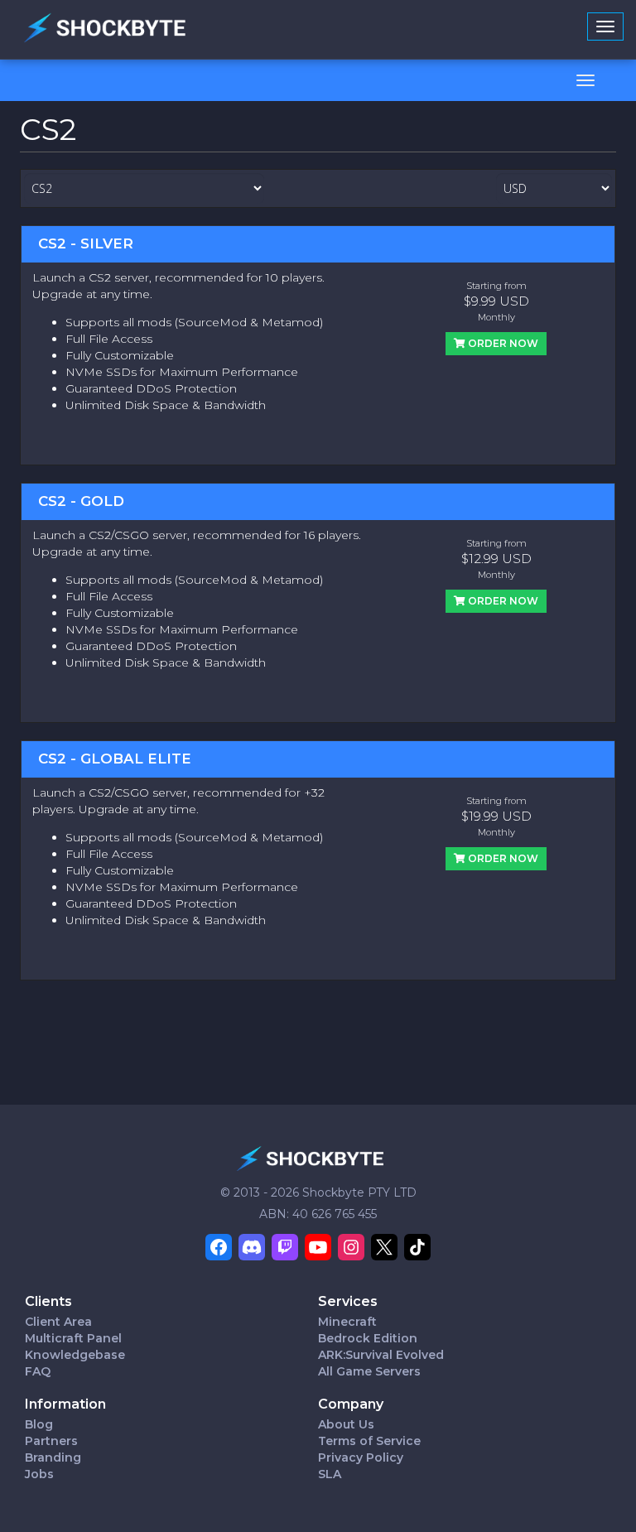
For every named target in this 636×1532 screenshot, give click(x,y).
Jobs (39, 1474)
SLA (329, 1474)
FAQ (38, 1371)
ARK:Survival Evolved (381, 1354)
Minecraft (347, 1321)
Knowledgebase (75, 1354)
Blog (39, 1424)
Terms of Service (369, 1440)
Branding (53, 1457)
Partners (51, 1440)
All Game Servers (369, 1371)
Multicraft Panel (73, 1338)
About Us (346, 1424)
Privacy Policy (360, 1457)
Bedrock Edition (367, 1338)
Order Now (501, 343)
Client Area (58, 1321)
